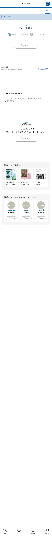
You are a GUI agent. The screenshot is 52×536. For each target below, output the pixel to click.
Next (50, 178)
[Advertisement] (26, 272)
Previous (2, 178)
